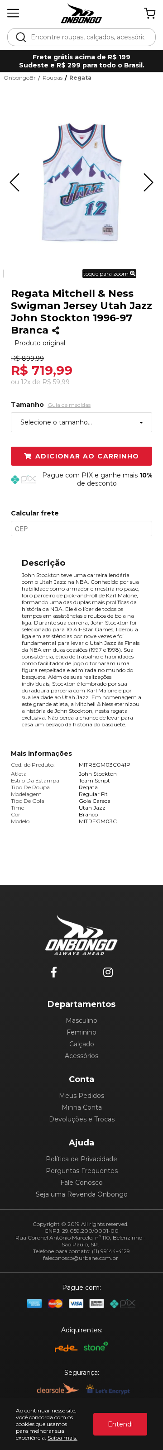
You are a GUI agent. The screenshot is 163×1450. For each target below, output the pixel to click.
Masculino (81, 1020)
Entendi (120, 1424)
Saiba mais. (62, 1437)
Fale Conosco (81, 1182)
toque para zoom (106, 273)
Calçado (81, 1044)
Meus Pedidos (81, 1096)
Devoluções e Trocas (82, 1119)
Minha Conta (82, 1107)
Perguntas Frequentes (82, 1171)
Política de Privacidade (81, 1159)
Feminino (81, 1032)
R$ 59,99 (56, 382)
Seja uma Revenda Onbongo (82, 1194)
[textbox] (87, 37)
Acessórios (81, 1056)
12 (25, 382)
